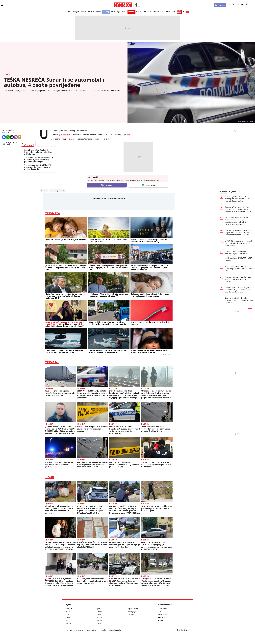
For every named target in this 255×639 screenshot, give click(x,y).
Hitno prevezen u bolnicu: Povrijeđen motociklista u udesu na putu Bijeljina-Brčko (155, 428)
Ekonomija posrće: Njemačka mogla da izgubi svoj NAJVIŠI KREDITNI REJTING (238, 279)
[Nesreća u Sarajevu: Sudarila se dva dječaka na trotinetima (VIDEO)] (60, 447)
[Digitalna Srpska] (179, 12)
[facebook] (229, 4)
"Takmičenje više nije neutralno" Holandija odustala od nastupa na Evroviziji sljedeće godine (237, 198)
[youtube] (242, 4)
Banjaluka (160, 12)
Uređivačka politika (115, 630)
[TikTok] (246, 4)
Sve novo (248, 309)
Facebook (163, 609)
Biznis (113, 12)
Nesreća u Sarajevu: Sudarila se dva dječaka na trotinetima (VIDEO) (59, 464)
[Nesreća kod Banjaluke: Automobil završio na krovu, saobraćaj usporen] (92, 412)
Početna (68, 12)
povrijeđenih (64, 135)
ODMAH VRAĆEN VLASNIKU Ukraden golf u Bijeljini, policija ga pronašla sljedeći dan (124, 544)
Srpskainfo (10, 130)
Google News (150, 185)
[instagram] (237, 4)
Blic (128, 135)
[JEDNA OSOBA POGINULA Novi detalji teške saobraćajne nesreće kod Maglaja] (157, 447)
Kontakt (103, 630)
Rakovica (44, 191)
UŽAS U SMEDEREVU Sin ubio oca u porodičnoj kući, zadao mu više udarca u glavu (156, 508)
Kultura (153, 12)
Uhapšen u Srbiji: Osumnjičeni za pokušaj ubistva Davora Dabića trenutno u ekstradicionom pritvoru (59, 509)
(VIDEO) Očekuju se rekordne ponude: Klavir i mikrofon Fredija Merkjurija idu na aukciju (239, 243)
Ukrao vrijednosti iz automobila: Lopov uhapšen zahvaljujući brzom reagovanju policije (92, 580)
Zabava (124, 12)
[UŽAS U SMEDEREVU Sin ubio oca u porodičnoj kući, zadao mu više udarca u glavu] (157, 491)
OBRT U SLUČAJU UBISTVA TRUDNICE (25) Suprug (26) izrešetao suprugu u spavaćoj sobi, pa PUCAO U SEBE (156, 545)
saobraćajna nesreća (58, 191)
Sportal (131, 12)
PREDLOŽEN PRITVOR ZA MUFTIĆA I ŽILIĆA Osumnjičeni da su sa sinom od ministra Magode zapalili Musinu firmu (124, 581)
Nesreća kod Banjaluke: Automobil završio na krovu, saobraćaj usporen (92, 428)
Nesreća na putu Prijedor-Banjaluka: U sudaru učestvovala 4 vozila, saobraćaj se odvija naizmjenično (124, 429)
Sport (98, 609)
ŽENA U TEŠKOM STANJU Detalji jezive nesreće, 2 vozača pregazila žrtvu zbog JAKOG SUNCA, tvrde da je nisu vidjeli (92, 394)
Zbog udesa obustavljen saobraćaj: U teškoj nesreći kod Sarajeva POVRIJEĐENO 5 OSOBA (92, 464)
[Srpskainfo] (127, 5)
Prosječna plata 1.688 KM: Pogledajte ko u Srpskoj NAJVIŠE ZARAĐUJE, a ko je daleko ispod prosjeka (239, 289)
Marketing (79, 630)
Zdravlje (106, 12)
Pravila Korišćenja (91, 630)
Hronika (98, 12)
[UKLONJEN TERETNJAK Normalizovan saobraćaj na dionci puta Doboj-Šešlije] (124, 447)
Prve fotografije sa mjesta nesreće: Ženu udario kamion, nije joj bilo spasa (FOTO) (60, 393)
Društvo (91, 12)
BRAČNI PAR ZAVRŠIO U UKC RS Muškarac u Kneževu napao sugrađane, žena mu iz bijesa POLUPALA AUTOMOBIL (91, 509)
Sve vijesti (76, 12)
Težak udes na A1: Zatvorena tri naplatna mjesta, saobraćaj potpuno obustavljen (38, 160)
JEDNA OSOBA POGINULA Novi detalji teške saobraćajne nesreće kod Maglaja (156, 464)
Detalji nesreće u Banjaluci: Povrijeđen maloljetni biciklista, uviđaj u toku (38, 152)
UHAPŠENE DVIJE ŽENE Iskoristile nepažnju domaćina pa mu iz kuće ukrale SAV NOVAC (92, 544)
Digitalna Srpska (133, 609)
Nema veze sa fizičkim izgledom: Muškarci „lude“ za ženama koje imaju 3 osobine (239, 300)
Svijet (118, 12)
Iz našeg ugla (170, 12)
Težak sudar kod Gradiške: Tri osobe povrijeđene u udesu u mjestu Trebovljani (37, 167)
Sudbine (138, 12)
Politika (83, 12)
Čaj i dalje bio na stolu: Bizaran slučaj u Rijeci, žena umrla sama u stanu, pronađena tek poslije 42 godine (238, 232)
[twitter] (233, 4)
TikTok (162, 620)
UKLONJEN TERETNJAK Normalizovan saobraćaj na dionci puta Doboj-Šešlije (124, 464)
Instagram (163, 614)
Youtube (163, 617)
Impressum (69, 630)
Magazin (146, 12)
